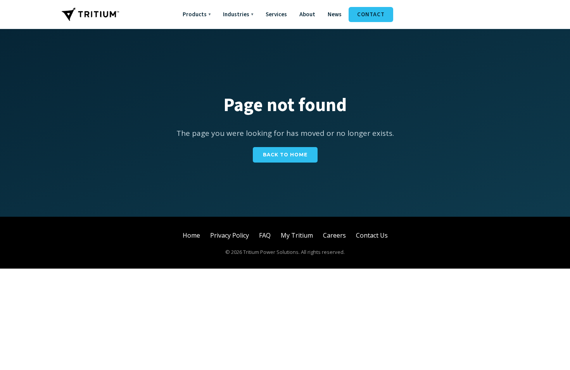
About (307, 14)
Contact (371, 14)
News (335, 14)
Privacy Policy (229, 235)
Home (191, 235)
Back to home (285, 155)
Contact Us (372, 235)
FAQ (265, 235)
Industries (238, 14)
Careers (334, 235)
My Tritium (297, 235)
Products (197, 14)
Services (276, 14)
